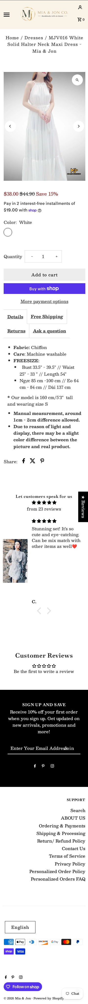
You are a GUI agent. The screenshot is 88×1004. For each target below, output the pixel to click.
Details (15, 316)
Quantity (13, 256)
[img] (44, 502)
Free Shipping (47, 316)
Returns (16, 330)
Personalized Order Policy (57, 871)
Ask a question (49, 330)
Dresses (33, 37)
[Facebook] (35, 766)
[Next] (78, 126)
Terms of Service (67, 856)
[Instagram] (52, 766)
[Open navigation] (9, 15)
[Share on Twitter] (32, 461)
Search (77, 810)
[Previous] (10, 126)
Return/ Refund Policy (61, 840)
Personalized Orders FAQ (58, 878)
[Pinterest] (43, 766)
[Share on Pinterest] (42, 461)
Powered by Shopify (48, 998)
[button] (40, 610)
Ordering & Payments (62, 825)
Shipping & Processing (60, 833)
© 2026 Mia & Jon (18, 998)
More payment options (44, 301)
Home (12, 37)
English (20, 927)
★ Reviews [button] (83, 506)
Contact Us (73, 848)
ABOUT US (73, 817)
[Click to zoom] (77, 79)
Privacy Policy (70, 863)
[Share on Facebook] (23, 461)
